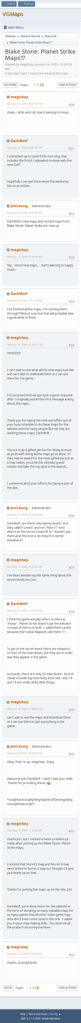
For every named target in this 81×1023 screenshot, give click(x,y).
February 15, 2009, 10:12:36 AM (24, 300)
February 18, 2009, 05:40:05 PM (24, 753)
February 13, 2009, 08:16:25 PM (24, 103)
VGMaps (12, 14)
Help (23, 1014)
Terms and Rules (38, 1014)
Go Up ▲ (55, 1014)
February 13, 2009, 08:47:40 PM (24, 147)
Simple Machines (51, 1018)
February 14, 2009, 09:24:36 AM (24, 256)
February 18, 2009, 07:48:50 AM (24, 708)
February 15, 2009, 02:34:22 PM (24, 344)
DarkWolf (19, 140)
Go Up (8, 987)
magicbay (19, 96)
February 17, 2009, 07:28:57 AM (24, 566)
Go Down (10, 84)
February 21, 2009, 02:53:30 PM (24, 953)
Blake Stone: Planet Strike (25, 226)
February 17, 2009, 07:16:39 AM (24, 514)
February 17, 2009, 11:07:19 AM (24, 610)
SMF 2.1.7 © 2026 (30, 1018)
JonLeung (19, 205)
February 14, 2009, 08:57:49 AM (24, 212)
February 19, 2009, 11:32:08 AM (24, 830)
